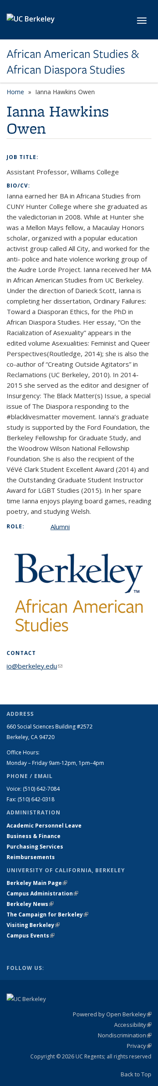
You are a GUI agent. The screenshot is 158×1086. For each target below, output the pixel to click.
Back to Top (136, 1074)
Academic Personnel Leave (44, 825)
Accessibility (132, 1025)
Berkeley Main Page (37, 883)
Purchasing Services (35, 846)
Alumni (60, 526)
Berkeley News (30, 904)
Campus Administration (42, 893)
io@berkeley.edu (34, 666)
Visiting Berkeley (33, 925)
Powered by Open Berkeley (112, 1014)
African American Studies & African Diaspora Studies (73, 62)
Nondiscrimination (124, 1035)
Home (15, 92)
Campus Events (30, 935)
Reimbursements (31, 857)
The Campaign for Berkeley (47, 914)
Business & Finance (34, 836)
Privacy (139, 1046)
